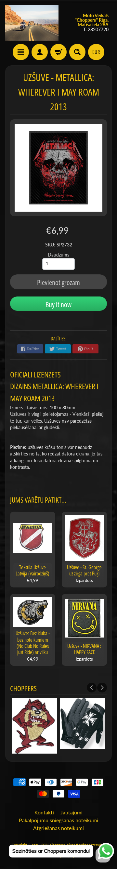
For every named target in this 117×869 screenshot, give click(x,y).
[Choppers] (31, 23)
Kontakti (44, 812)
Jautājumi (71, 812)
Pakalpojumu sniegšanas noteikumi (58, 820)
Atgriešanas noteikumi (58, 828)
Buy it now (59, 304)
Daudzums (58, 254)
